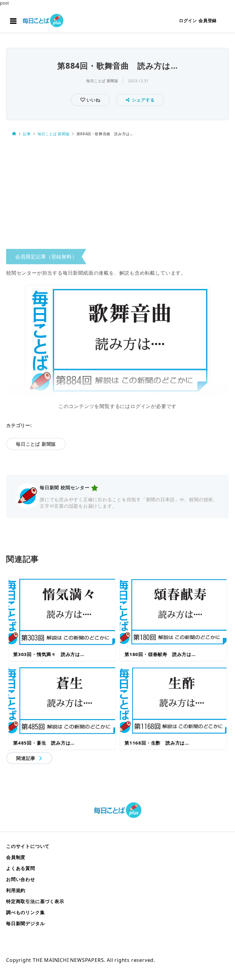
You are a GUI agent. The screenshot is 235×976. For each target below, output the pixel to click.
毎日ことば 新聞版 (102, 80)
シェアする (143, 100)
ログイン (188, 20)
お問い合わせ (20, 879)
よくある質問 (20, 868)
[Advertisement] (117, 194)
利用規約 (15, 890)
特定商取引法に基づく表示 (35, 901)
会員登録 (208, 20)
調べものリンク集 (25, 912)
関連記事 (25, 758)
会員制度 (15, 857)
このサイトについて (28, 846)
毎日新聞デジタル (25, 923)
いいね (92, 100)
